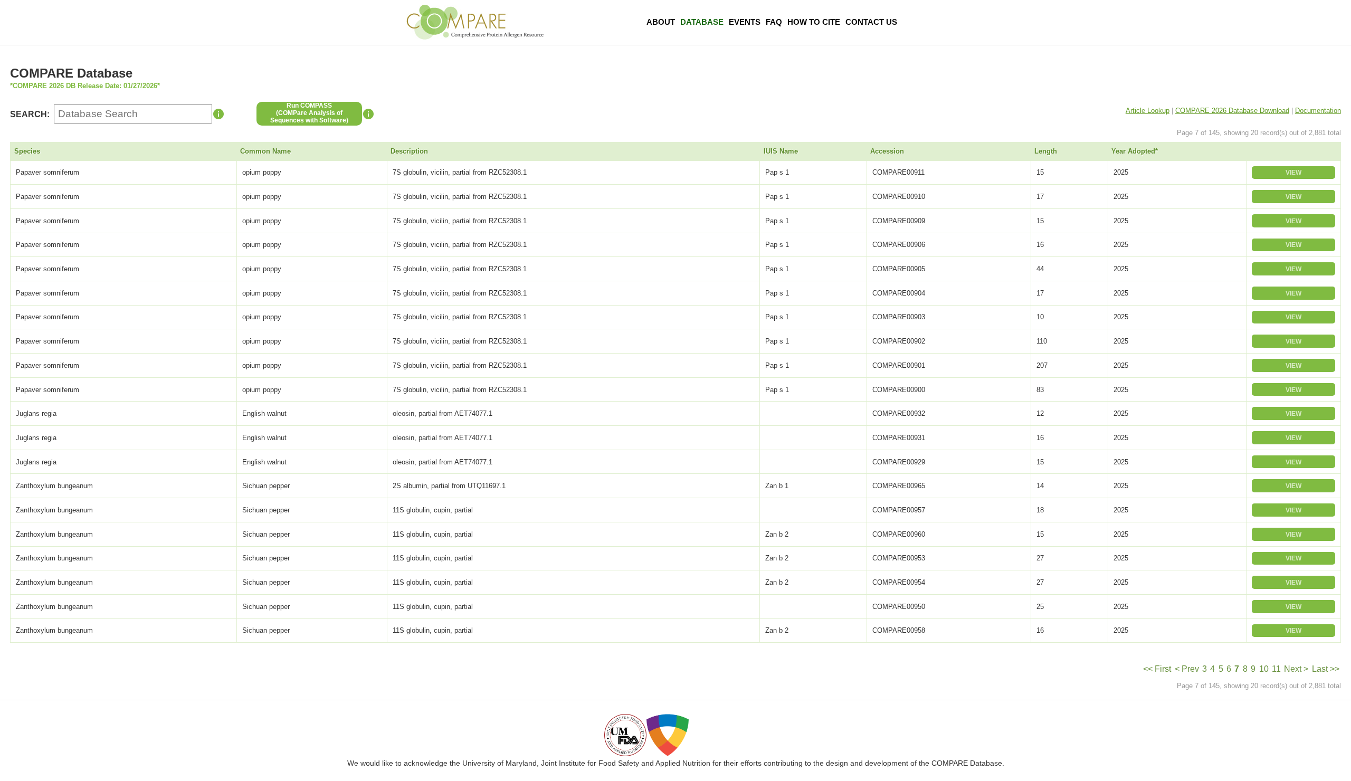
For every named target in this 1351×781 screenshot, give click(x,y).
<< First (1157, 668)
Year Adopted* (1134, 151)
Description (409, 151)
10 (1264, 668)
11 (1276, 668)
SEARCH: (30, 114)
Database (702, 21)
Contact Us (871, 21)
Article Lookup (1147, 111)
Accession (887, 151)
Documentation (1318, 111)
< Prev (1187, 668)
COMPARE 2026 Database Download (1232, 111)
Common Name (265, 151)
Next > (1296, 668)
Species (27, 151)
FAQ (774, 21)
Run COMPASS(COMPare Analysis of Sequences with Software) (309, 113)
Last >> (1325, 668)
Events (744, 21)
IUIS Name (781, 151)
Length (1045, 151)
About (660, 21)
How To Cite (813, 21)
